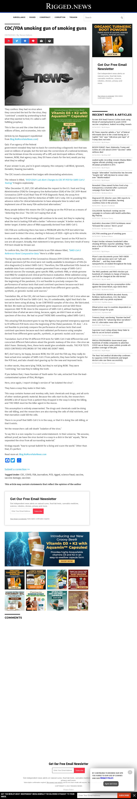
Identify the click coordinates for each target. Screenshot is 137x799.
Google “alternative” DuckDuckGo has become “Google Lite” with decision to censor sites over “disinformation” (112, 175)
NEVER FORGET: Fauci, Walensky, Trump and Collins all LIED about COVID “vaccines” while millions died (111, 149)
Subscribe (124, 795)
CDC (22, 474)
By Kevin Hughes (107, 335)
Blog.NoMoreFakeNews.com (23, 139)
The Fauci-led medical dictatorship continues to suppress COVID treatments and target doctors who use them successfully (111, 358)
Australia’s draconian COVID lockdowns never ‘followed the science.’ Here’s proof (111, 224)
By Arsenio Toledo (108, 289)
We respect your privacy (55, 782)
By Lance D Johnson (108, 206)
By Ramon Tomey (107, 218)
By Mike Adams (107, 302)
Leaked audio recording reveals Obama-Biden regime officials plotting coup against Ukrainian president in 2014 (111, 162)
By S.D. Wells (106, 279)
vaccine (79, 474)
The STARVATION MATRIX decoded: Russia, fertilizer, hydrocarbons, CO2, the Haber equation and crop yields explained (110, 297)
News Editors (26, 35)
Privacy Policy (68, 790)
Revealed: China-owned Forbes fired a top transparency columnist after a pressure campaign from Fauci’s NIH (110, 187)
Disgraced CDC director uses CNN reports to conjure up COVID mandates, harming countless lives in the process (111, 200)
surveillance (19, 17)
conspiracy (45, 17)
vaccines (26, 478)
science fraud (68, 474)
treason (73, 17)
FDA (34, 474)
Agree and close (111, 784)
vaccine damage (13, 478)
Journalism (42, 474)
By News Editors (107, 193)
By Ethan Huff (106, 155)
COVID (28, 474)
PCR (51, 474)
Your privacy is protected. (18, 519)
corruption (60, 17)
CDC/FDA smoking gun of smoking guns (109, 234)
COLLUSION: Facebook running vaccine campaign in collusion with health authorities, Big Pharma (111, 213)
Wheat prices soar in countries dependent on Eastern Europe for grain (111, 308)
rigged (32, 17)
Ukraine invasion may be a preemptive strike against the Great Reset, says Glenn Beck (111, 285)
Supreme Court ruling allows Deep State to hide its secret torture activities (110, 331)
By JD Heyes (106, 127)
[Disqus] (47, 654)
